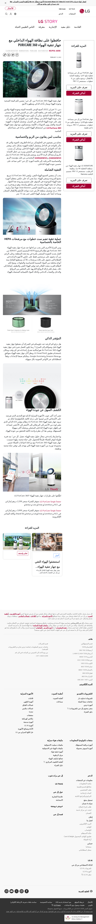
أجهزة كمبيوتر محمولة (84, 748)
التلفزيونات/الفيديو (84, 694)
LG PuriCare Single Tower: (50, 501)
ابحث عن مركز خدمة (83, 810)
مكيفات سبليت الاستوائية (53, 745)
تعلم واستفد (22, 553)
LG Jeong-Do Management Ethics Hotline (80, 918)
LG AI (90, 860)
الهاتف (89, 827)
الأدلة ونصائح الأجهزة (25, 729)
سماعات (59, 702)
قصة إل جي (58, 814)
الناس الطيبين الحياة (24, 26)
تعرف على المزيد (78, 87)
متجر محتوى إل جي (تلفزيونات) (80, 708)
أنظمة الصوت (57, 694)
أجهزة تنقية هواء (57, 752)
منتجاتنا (88, 847)
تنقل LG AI (87, 875)
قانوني (90, 905)
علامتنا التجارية (57, 797)
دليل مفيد (65, 26)
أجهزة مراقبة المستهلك (84, 745)
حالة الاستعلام (86, 833)
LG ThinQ (59, 784)
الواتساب (88, 830)
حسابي (89, 843)
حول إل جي (58, 792)
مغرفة (42, 26)
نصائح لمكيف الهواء (56, 758)
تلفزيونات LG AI (85, 868)
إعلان (90, 817)
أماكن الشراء (78, 93)
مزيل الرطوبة (58, 755)
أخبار (56, 555)
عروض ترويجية (57, 806)
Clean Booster (12, 50)
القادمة (77, 26)
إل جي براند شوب (55, 775)
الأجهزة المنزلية (26, 694)
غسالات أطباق (27, 705)
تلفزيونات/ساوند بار (85, 698)
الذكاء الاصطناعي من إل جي (82, 865)
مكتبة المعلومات (85, 783)
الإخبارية (53, 26)
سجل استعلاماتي (85, 850)
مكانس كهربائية (27, 719)
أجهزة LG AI (28, 725)
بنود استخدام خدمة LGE (63, 902)
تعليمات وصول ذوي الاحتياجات (74, 905)
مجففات (30, 715)
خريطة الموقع (79, 902)
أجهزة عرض (88, 705)
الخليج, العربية (84, 891)
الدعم (90, 775)
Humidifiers (24, 50)
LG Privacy (57, 905)
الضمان (88, 813)
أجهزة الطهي (28, 702)
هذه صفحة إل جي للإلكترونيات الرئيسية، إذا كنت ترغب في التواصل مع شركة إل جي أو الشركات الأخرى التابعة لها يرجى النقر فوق (49, 911)
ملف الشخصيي (85, 790)
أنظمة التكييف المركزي (54, 762)
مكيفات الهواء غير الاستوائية (52, 748)
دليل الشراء (88, 712)
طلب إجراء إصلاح (85, 807)
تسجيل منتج (88, 800)
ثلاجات (30, 698)
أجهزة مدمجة (28, 722)
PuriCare (33, 50)
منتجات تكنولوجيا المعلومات (81, 740)
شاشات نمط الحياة (85, 702)
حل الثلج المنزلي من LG (24, 732)
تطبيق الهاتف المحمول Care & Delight (77, 836)
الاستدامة (59, 800)
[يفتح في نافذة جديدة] (27, 891)
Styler (31, 712)
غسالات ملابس (27, 708)
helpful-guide (55, 50)
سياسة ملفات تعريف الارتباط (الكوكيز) (23, 902)
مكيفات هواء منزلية (55, 740)
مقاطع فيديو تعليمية (84, 787)
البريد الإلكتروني (85, 684)
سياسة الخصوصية (46, 902)
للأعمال (10, 8)
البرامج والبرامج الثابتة (83, 796)
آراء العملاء (87, 839)
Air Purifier (43, 50)
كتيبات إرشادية (85, 793)
